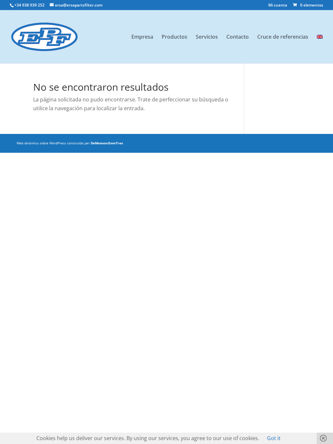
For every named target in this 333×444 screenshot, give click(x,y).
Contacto (237, 37)
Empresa (142, 37)
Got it (274, 438)
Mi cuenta (277, 5)
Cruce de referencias (282, 37)
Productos (174, 37)
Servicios (207, 37)
